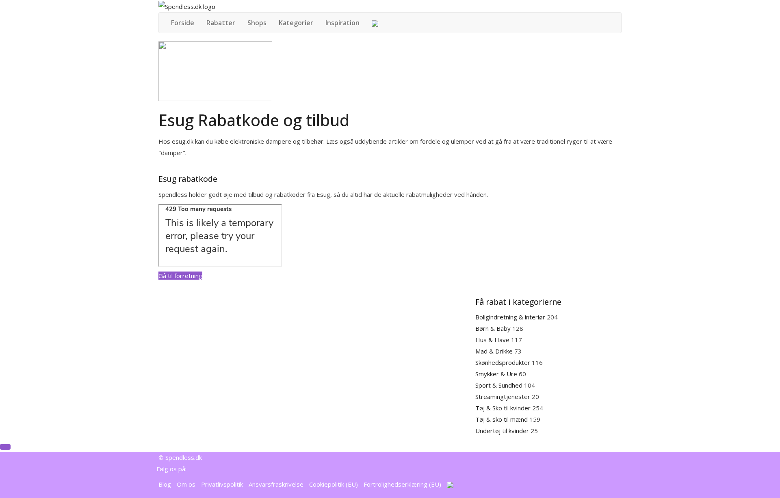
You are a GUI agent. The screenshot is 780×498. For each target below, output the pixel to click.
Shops (256, 22)
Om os (186, 484)
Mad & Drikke (494, 351)
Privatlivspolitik (222, 484)
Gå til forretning (180, 276)
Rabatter (220, 22)
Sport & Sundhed (499, 385)
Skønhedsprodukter (503, 362)
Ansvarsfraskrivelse (276, 484)
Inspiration (342, 22)
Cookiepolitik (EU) (333, 484)
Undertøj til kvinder (503, 431)
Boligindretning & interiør (511, 317)
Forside (182, 22)
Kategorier (296, 22)
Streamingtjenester (503, 396)
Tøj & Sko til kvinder (503, 408)
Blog (164, 484)
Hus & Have (493, 340)
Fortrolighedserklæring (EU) (402, 484)
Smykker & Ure (497, 374)
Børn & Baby (493, 328)
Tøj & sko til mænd (502, 419)
